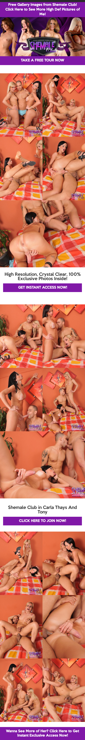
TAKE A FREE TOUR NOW (42, 60)
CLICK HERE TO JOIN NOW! (42, 521)
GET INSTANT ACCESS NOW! (42, 287)
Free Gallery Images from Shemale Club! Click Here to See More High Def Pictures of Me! (42, 9)
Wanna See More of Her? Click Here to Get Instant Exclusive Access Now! (42, 733)
